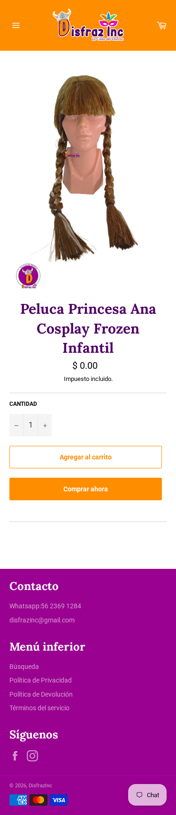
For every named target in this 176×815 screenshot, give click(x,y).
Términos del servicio (39, 708)
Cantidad (23, 404)
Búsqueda (24, 666)
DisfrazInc (40, 786)
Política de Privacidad (40, 680)
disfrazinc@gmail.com (42, 620)
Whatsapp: (25, 606)
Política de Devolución (41, 694)
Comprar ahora (85, 489)
